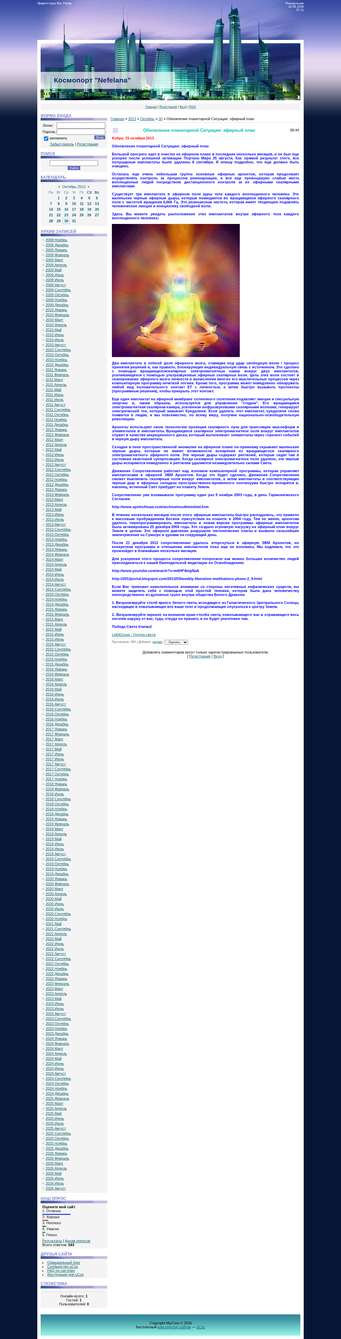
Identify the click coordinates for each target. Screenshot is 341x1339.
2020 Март (54, 889)
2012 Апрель (56, 445)
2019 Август (56, 854)
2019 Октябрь (57, 864)
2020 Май (54, 899)
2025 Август (56, 1128)
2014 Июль (55, 579)
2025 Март (54, 1103)
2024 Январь (56, 1039)
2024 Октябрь (57, 1083)
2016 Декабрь (57, 724)
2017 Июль (55, 759)
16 (66, 209)
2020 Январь (56, 879)
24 (74, 215)
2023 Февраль (57, 984)
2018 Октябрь (57, 804)
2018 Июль (55, 794)
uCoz (200, 1327)
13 (97, 204)
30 (66, 221)
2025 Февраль (57, 1098)
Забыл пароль (62, 144)
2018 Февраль (57, 789)
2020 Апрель (56, 894)
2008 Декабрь (57, 245)
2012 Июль (55, 460)
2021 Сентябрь (58, 929)
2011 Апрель (56, 385)
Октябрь (147, 119)
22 (59, 215)
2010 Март (54, 320)
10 (74, 204)
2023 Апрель (56, 994)
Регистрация (168, 106)
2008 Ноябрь (56, 240)
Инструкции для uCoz (65, 1274)
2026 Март (54, 1163)
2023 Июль (55, 1009)
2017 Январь (56, 729)
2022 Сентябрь (58, 959)
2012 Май (54, 450)
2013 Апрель (56, 504)
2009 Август (56, 285)
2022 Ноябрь (56, 969)
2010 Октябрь (57, 355)
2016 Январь (56, 669)
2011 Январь (56, 370)
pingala (157, 642)
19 (89, 209)
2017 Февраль (57, 734)
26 (89, 215)
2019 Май (54, 839)
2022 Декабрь (57, 974)
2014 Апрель (56, 564)
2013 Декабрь (57, 544)
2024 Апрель (56, 1053)
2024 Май (54, 1058)
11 (82, 204)
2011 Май (53, 390)
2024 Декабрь (57, 1093)
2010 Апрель (56, 325)
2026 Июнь (55, 1178)
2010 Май (54, 330)
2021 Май (54, 924)
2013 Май (54, 509)
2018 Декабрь (57, 814)
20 (97, 209)
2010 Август (56, 345)
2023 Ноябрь (56, 1029)
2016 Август (56, 704)
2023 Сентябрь (58, 1019)
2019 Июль (55, 849)
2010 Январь (56, 310)
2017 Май (54, 749)
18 (82, 209)
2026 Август (56, 1188)
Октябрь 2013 (74, 187)
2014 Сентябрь (58, 589)
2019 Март (54, 829)
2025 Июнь (55, 1118)
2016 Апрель (56, 684)
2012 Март (54, 440)
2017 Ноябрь (56, 779)
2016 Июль (55, 699)
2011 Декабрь (57, 425)
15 (59, 209)
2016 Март (54, 679)
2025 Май (54, 1113)
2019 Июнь (55, 844)
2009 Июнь (55, 275)
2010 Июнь (55, 335)
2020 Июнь (55, 904)
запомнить (58, 138)
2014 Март (54, 559)
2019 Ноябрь (56, 869)
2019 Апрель (56, 834)
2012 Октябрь (57, 475)
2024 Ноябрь (56, 1088)
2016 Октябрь (57, 714)
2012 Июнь (55, 455)
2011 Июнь (55, 395)
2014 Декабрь (57, 604)
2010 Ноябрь (56, 360)
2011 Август (56, 405)
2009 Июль (55, 280)
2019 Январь (56, 819)
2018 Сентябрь (58, 799)
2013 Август (56, 524)
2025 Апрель (56, 1108)
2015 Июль (55, 639)
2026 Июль (55, 1183)
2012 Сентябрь (58, 470)
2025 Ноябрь (56, 1143)
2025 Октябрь (57, 1138)
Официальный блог (63, 1262)
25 (82, 215)
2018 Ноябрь (56, 809)
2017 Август (56, 764)
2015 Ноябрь (56, 659)
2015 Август (56, 644)
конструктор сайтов (174, 1327)
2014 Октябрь (57, 594)
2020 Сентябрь (58, 914)
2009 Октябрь (57, 295)
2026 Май (54, 1173)
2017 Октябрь (57, 774)
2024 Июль (55, 1068)
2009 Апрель (56, 265)
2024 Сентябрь (58, 1078)
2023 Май (54, 999)
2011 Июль (55, 400)
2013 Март (54, 499)
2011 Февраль (57, 375)
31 (74, 221)
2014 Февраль (57, 554)
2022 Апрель (56, 934)
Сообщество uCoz (62, 1266)
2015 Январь (56, 609)
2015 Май (54, 629)
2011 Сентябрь (58, 410)
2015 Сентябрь (58, 649)
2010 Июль (55, 340)
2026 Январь (56, 1153)
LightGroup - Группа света (134, 635)
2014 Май (54, 569)
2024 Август (56, 1073)
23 (66, 215)
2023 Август (56, 1014)
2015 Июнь (55, 634)
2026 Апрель (56, 1168)
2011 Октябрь (57, 415)
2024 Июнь (55, 1063)
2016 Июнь (55, 694)
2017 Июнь (55, 754)
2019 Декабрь (57, 874)
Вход (183, 106)
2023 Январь (56, 979)
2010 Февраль (57, 315)
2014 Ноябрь (56, 599)
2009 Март (54, 260)
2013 (132, 119)
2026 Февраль (57, 1158)
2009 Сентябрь (58, 290)
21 (51, 215)
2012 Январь (56, 430)
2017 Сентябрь (58, 769)
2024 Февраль (57, 1044)
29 (59, 221)
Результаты (52, 1241)
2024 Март (54, 1049)
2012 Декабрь (57, 484)
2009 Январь (56, 250)
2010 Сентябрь (58, 350)
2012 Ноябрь (56, 479)
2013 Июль (55, 519)
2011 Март (54, 380)
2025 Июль (55, 1123)
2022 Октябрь (57, 964)
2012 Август (56, 465)
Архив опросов (77, 1241)
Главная (151, 106)
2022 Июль (55, 949)
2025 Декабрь (57, 1148)
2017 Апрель (56, 744)
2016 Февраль (57, 674)
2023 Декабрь (57, 1034)
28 (51, 221)
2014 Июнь (55, 574)
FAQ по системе (61, 1270)
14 (51, 209)
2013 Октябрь (57, 534)
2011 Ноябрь (56, 420)
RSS (192, 106)
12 (89, 204)
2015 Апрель (56, 624)
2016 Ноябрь (56, 719)
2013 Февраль (57, 494)
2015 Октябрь (57, 654)
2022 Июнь (55, 944)
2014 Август (56, 584)
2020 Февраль (57, 884)
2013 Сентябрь (58, 529)
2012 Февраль (57, 435)
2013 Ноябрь (56, 539)
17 (74, 209)
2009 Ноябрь (56, 300)
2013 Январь (56, 489)
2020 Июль (55, 909)
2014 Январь (56, 549)
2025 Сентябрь (58, 1133)
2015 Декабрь (57, 664)
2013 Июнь (55, 514)
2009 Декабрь (57, 305)
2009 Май (54, 270)
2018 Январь (56, 784)
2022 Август (56, 954)
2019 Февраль (57, 824)
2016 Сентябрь (58, 709)
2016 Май (54, 689)
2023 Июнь (55, 1004)
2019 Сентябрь (58, 859)
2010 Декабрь (57, 365)
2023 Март (54, 989)
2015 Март (54, 619)
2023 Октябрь (57, 1024)
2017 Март (54, 739)
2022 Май (54, 939)
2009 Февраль (57, 255)
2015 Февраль (57, 614)
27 (97, 215)
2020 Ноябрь (56, 919)
